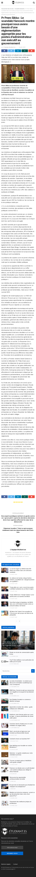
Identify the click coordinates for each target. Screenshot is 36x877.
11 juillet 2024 (14, 749)
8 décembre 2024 (14, 695)
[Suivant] (19, 621)
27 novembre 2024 (15, 710)
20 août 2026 (13, 583)
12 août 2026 (13, 617)
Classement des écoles (7, 8)
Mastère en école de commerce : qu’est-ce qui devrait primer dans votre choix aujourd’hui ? (22, 794)
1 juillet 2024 (13, 756)
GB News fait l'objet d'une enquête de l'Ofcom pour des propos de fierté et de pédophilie (21, 613)
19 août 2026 (13, 591)
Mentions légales (6, 864)
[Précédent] (16, 621)
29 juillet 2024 (14, 741)
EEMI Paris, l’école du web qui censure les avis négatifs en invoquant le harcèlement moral (22, 691)
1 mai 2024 (12, 788)
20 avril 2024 (13, 805)
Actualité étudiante (19, 8)
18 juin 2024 (13, 773)
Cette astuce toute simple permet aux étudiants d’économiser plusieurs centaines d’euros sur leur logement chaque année (17, 643)
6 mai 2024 (13, 781)
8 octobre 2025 (14, 663)
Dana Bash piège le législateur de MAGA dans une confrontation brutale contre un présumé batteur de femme (21, 604)
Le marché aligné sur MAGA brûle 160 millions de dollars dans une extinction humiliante (20, 570)
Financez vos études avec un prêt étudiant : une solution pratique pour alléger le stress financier (22, 769)
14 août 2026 (13, 598)
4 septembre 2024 (14, 727)
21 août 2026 (13, 574)
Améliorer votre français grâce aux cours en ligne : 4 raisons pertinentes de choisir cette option (21, 716)
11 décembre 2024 (14, 686)
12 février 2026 (14, 656)
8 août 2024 (13, 735)
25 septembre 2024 (15, 720)
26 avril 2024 (13, 798)
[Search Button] (33, 671)
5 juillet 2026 (7, 647)
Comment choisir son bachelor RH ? (20, 738)
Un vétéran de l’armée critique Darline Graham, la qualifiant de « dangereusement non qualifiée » (22, 579)
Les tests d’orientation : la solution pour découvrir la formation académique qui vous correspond (21, 682)
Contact (15, 864)
